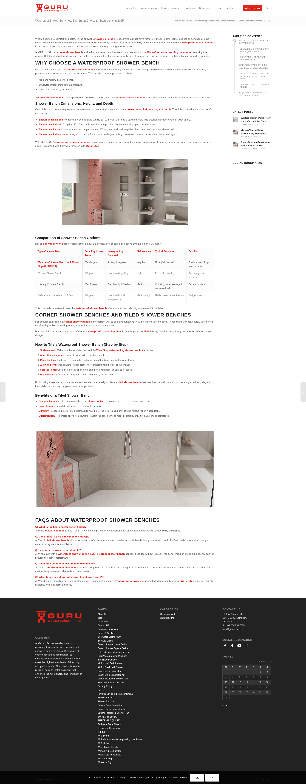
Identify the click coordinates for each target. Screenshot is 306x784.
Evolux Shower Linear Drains (112, 644)
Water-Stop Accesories (109, 754)
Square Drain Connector (110, 705)
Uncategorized (167, 614)
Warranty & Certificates (109, 751)
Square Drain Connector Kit (112, 709)
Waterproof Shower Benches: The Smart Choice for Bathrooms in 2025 (79, 20)
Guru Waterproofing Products (112, 656)
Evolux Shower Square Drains (113, 648)
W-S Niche (103, 743)
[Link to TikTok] (242, 168)
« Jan (225, 705)
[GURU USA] (52, 8)
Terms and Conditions (109, 728)
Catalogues (103, 621)
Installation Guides (107, 659)
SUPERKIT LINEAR (108, 716)
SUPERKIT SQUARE (109, 720)
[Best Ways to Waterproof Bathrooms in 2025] (2, 392)
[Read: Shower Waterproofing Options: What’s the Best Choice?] (236, 144)
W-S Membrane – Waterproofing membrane (120, 739)
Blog (100, 618)
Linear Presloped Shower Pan (113, 678)
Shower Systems (106, 701)
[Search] (267, 8)
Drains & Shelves (106, 633)
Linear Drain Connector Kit (111, 675)
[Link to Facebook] (235, 168)
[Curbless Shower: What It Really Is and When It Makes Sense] (303, 392)
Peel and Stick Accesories (111, 682)
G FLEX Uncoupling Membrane (113, 652)
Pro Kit (101, 690)
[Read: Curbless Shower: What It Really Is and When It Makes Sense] (236, 120)
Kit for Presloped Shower (110, 667)
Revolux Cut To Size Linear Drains (115, 694)
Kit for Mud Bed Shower (110, 663)
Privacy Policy (105, 686)
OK (197, 778)
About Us (102, 614)
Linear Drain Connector (109, 671)
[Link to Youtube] (249, 168)
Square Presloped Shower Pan (113, 713)
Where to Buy (105, 762)
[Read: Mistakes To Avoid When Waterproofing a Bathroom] (236, 132)
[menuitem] (131, 8)
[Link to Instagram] (256, 168)
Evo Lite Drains (105, 640)
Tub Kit (101, 732)
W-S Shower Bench (108, 747)
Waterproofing (105, 758)
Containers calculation (109, 629)
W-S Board (103, 735)
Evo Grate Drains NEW (109, 636)
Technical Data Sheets (109, 724)
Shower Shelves (106, 697)
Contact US (103, 625)
